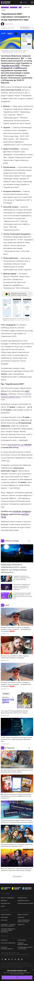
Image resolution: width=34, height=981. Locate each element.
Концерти (21, 917)
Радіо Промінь (6, 914)
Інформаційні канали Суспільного (25, 948)
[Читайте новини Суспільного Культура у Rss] (12, 959)
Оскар (3, 906)
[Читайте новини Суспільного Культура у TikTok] (22, 959)
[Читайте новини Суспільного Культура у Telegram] (8, 959)
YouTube (24, 514)
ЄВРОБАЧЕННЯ (5, 7)
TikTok (3, 517)
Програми (4, 917)
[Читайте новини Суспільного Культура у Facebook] (2, 959)
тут (8, 461)
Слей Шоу (4, 920)
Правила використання (23, 943)
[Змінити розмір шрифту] (32, 28)
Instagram (26, 511)
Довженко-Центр (23, 900)
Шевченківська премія (25, 903)
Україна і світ (27, 7)
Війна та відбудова (7, 898)
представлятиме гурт (19, 445)
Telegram (4, 514)
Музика (3, 10)
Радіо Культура (23, 914)
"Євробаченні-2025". (11, 65)
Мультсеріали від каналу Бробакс (24, 920)
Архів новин (22, 940)
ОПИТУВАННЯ (14, 7)
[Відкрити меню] (32, 2)
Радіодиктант (5, 903)
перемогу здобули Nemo (10, 397)
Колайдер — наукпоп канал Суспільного (8, 925)
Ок (17, 977)
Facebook (17, 511)
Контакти (4, 940)
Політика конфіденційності (7, 948)
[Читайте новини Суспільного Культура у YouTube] (5, 959)
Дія (20, 7)
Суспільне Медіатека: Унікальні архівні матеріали (8, 930)
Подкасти (21, 924)
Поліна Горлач (9, 24)
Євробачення (22, 898)
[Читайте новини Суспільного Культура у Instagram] (15, 959)
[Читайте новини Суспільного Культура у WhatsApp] (18, 959)
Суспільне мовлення (8, 943)
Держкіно (4, 900)
